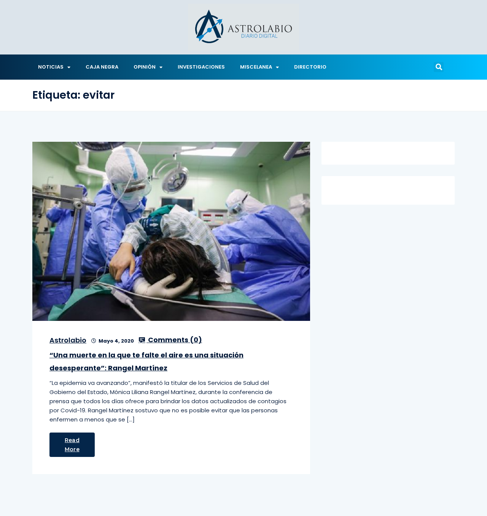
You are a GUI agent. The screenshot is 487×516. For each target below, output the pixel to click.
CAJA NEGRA (102, 67)
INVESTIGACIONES (201, 67)
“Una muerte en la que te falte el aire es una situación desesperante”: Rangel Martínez (146, 361)
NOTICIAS (51, 67)
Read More (72, 445)
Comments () (174, 340)
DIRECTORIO (310, 67)
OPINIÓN (145, 67)
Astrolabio (67, 340)
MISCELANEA (256, 67)
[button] (439, 67)
